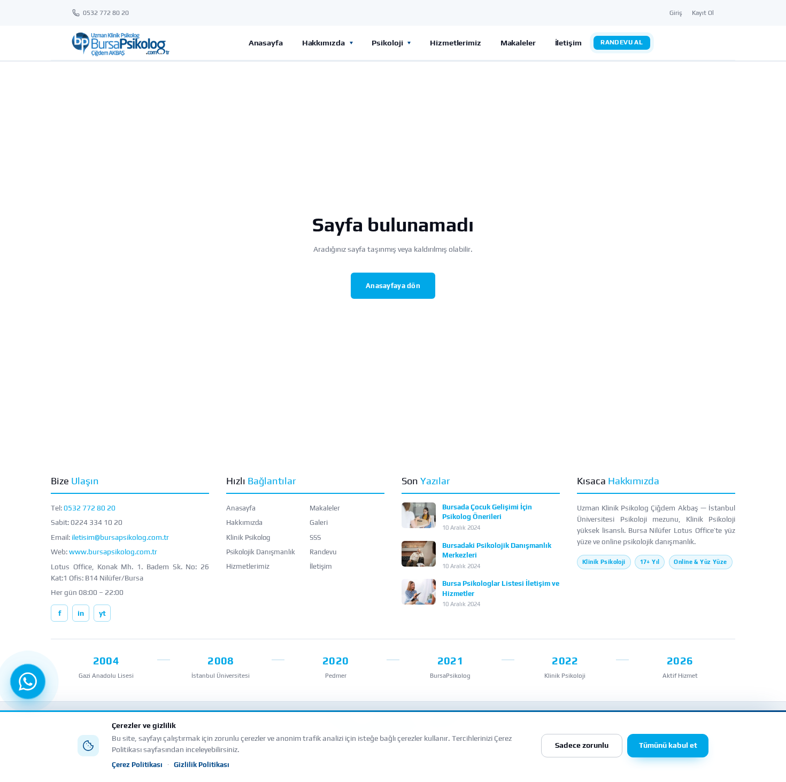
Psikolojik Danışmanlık (260, 552)
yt (102, 613)
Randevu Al (621, 42)
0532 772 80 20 (89, 508)
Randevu (323, 552)
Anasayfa (266, 42)
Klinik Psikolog (248, 537)
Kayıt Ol (703, 13)
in (81, 613)
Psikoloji (387, 42)
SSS (315, 537)
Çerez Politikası (137, 765)
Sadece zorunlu (581, 745)
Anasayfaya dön (393, 286)
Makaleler (518, 42)
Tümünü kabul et (668, 745)
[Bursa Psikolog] (120, 43)
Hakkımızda (323, 42)
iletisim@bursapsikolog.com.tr (120, 537)
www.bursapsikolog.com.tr (113, 551)
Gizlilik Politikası (201, 765)
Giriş (675, 13)
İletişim (568, 42)
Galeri (319, 522)
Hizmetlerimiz (455, 42)
